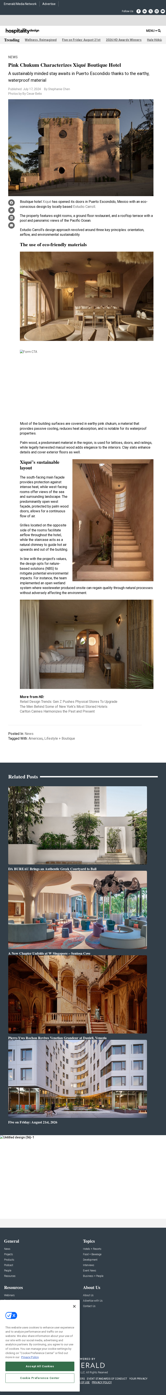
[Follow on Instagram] (157, 11)
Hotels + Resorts (92, 1249)
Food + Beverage (92, 1254)
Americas (36, 738)
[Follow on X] (150, 11)
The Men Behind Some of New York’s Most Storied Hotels (63, 707)
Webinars (9, 1295)
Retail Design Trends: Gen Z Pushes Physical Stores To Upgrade (68, 702)
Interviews (88, 1265)
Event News (89, 1270)
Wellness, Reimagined (41, 40)
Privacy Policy (30, 1357)
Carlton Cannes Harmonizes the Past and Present (57, 711)
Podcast (8, 1265)
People (7, 1270)
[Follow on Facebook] (138, 11)
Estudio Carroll (84, 207)
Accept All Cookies (40, 1366)
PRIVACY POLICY (102, 1382)
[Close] (74, 1306)
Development (90, 1259)
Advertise (49, 3)
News (13, 57)
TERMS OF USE (81, 1382)
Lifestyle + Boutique (59, 738)
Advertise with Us (93, 1300)
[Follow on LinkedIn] (144, 11)
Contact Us (89, 1306)
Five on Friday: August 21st (81, 40)
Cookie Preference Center (40, 1378)
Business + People (93, 1276)
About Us (88, 1295)
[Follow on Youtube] (163, 11)
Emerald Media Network (20, 3)
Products (9, 1259)
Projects (8, 1254)
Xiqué (47, 202)
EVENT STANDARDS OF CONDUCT (107, 1378)
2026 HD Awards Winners (124, 40)
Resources (10, 1276)
